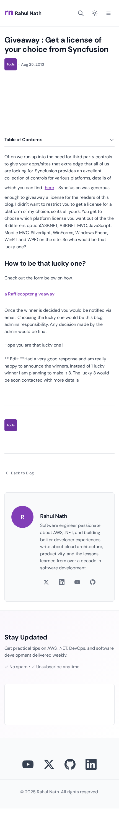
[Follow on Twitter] (46, 582)
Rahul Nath (28, 13)
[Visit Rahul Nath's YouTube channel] (28, 764)
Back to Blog (22, 473)
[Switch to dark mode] (95, 13)
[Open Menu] (108, 13)
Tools (11, 64)
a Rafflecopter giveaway (29, 294)
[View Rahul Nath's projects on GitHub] (70, 764)
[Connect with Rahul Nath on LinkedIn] (91, 764)
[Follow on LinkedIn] (62, 582)
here (49, 188)
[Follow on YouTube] (77, 582)
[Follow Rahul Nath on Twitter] (49, 764)
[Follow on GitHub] (93, 582)
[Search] (81, 13)
